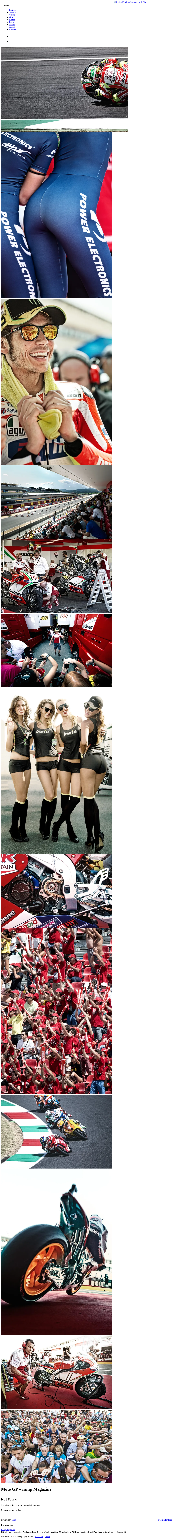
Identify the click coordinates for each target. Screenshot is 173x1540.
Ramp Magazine (8, 1529)
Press (11, 22)
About (12, 27)
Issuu (14, 1520)
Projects (12, 10)
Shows (12, 24)
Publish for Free (165, 1520)
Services (12, 12)
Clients (12, 19)
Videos (12, 15)
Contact (12, 29)
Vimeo (47, 1536)
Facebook (39, 1536)
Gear (11, 17)
